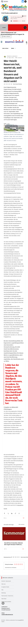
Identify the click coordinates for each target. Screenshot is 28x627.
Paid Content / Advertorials (7, 595)
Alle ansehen (21, 524)
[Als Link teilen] (15, 513)
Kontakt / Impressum (6, 581)
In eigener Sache (5, 586)
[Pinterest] (25, 1)
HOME (4, 27)
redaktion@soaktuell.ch (7, 614)
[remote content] (14, 444)
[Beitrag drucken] (19, 513)
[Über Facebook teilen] (4, 513)
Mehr (12, 48)
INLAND (5, 508)
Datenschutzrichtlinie (6, 601)
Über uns (3, 584)
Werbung (3, 592)
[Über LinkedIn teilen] (11, 513)
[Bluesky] (23, 1)
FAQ (2, 589)
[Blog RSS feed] (3, 603)
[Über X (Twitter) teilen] (8, 513)
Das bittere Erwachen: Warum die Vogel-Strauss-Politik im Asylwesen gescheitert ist (13, 543)
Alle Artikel (5, 48)
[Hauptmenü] (25, 27)
